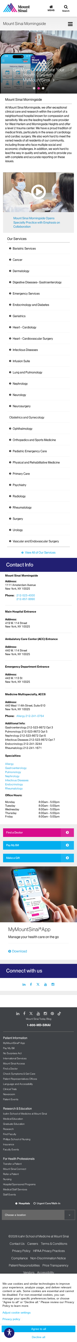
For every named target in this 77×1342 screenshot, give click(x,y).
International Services (14, 1058)
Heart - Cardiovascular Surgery (33, 338)
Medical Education (13, 1118)
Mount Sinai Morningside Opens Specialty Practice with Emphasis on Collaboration (36, 222)
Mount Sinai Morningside (24, 23)
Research (8, 1129)
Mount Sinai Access (14, 1063)
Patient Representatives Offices (20, 1078)
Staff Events (9, 1194)
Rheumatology (22, 507)
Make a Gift (13, 857)
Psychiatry (19, 485)
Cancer (17, 260)
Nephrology (20, 384)
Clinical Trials (10, 1089)
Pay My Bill (12, 845)
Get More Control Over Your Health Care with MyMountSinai (38, 75)
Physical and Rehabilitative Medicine (36, 462)
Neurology (19, 395)
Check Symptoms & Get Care (19, 1073)
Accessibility (45, 1272)
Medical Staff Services (15, 1189)
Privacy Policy (21, 1251)
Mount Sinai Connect (14, 1168)
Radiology (19, 496)
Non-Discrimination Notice (48, 1258)
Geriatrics (19, 316)
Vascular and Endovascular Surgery (36, 541)
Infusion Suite (21, 361)
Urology (18, 530)
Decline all (38, 1337)
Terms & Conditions (54, 1244)
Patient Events (10, 1099)
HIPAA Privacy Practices (49, 1251)
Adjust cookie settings (16, 1312)
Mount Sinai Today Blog (38, 1018)
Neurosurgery (22, 406)
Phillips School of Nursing (16, 1139)
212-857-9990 (25, 599)
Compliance (19, 1258)
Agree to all (38, 1329)
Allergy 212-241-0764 (30, 716)
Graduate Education (14, 1123)
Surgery (18, 519)
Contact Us (17, 1244)
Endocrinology (14, 784)
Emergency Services (26, 293)
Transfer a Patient (12, 1163)
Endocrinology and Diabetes (31, 305)
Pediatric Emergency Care (30, 451)
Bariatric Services (24, 248)
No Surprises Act (12, 1053)
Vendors (28, 1272)
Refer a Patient (11, 1174)
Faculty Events (11, 1149)
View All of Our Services (40, 552)
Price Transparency (55, 1265)
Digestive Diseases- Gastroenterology (37, 282)
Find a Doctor (14, 832)
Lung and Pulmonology (27, 372)
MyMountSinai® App (14, 1043)
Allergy (9, 763)
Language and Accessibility (18, 1083)
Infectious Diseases (25, 350)
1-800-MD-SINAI (39, 1025)
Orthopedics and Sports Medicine (34, 440)
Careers (32, 1244)
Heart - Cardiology (24, 327)
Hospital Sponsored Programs (19, 1184)
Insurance (8, 1144)
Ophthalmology (22, 429)
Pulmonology (13, 772)
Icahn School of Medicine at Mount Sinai (25, 1113)
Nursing (7, 1179)
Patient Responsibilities (24, 1265)
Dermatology (21, 271)
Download (19, 951)
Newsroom (9, 1094)
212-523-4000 (25, 595)
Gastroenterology (15, 768)
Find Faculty (9, 1134)
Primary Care (21, 474)
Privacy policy (11, 1319)
